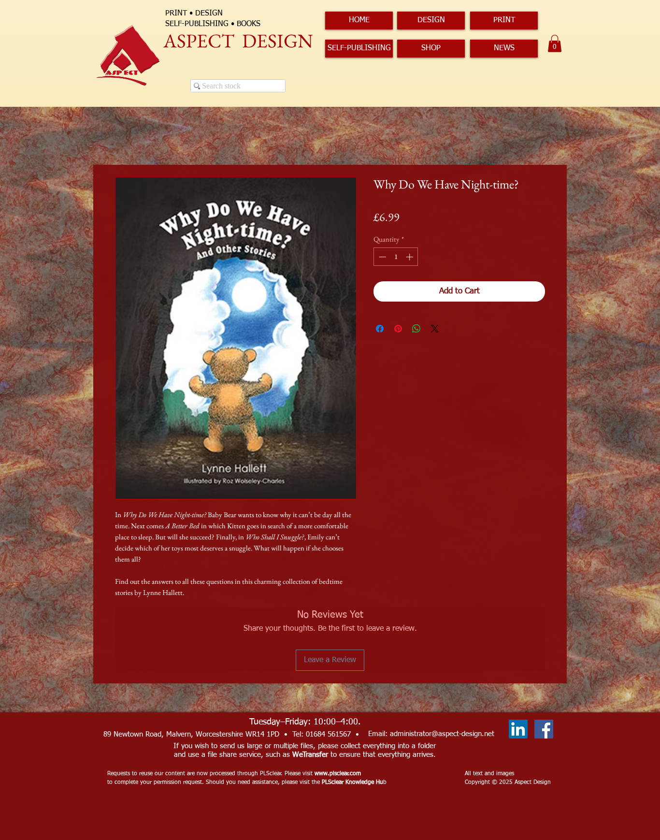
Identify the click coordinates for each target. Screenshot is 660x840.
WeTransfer (310, 754)
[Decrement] (381, 257)
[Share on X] (435, 328)
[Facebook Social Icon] (543, 729)
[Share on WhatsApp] (416, 328)
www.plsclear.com (338, 774)
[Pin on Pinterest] (398, 328)
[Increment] (410, 257)
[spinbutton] (396, 257)
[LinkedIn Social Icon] (518, 729)
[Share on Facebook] (380, 328)
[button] (554, 43)
